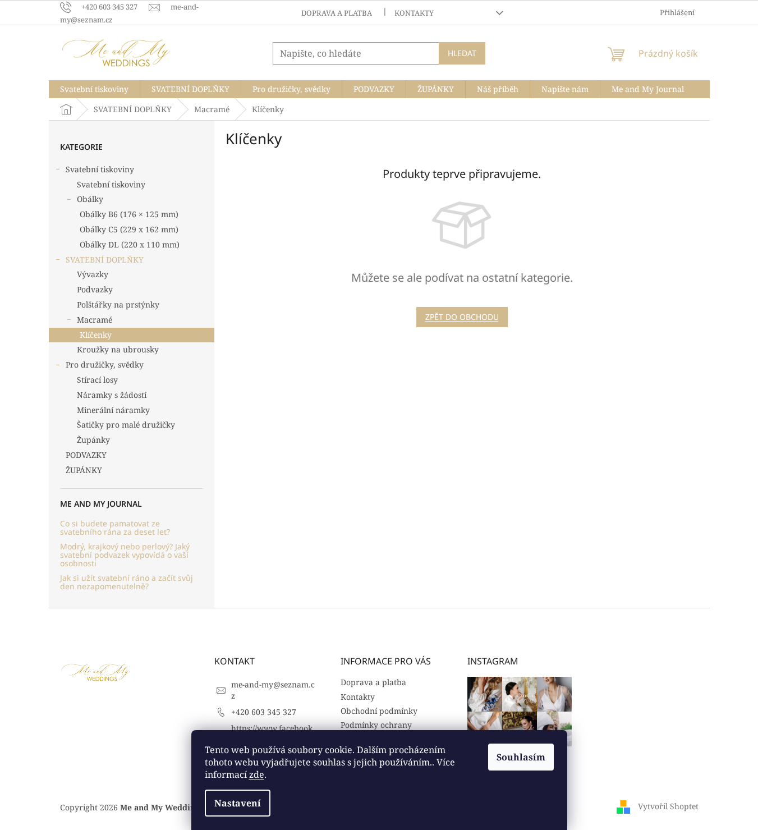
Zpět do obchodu (462, 316)
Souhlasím (521, 757)
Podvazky (95, 289)
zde (256, 774)
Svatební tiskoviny (100, 169)
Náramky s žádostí (111, 394)
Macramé (94, 319)
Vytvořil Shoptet (668, 806)
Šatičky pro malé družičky (126, 424)
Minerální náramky (113, 410)
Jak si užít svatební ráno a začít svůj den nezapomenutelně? (126, 582)
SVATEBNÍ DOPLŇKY (105, 259)
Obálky (90, 199)
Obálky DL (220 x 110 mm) (130, 244)
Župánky (93, 439)
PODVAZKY (86, 455)
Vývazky (92, 274)
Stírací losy (97, 379)
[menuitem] (94, 89)
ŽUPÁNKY (84, 470)
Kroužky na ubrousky (118, 349)
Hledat (462, 53)
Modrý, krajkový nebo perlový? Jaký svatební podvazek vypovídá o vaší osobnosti (125, 555)
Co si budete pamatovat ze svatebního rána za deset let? (115, 527)
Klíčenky (96, 334)
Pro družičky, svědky (105, 364)
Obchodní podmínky (379, 710)
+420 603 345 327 (263, 712)
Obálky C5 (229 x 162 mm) (129, 229)
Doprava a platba (336, 13)
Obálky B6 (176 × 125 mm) (129, 214)
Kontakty (414, 13)
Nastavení (237, 803)
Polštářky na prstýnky (118, 304)
